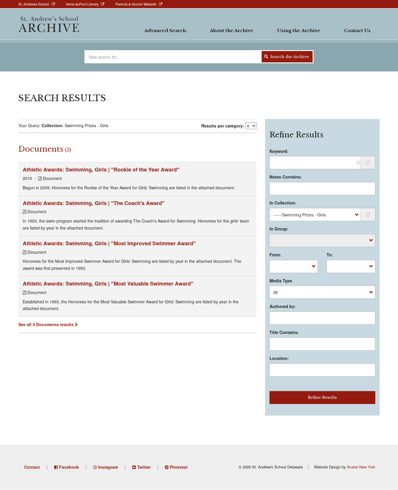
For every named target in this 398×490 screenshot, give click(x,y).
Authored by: (283, 306)
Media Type (281, 281)
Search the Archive (289, 56)
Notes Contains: (286, 177)
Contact (32, 467)
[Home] (48, 24)
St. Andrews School (33, 3)
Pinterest (179, 467)
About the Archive (231, 30)
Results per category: (222, 126)
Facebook (69, 467)
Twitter (144, 467)
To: (330, 255)
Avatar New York (361, 467)
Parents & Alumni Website (135, 3)
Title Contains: (284, 332)
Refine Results (322, 397)
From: (275, 255)
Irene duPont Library (82, 3)
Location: (279, 358)
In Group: (279, 229)
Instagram (108, 467)
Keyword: (279, 151)
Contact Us (357, 30)
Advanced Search (165, 30)
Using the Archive (298, 30)
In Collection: (283, 203)
